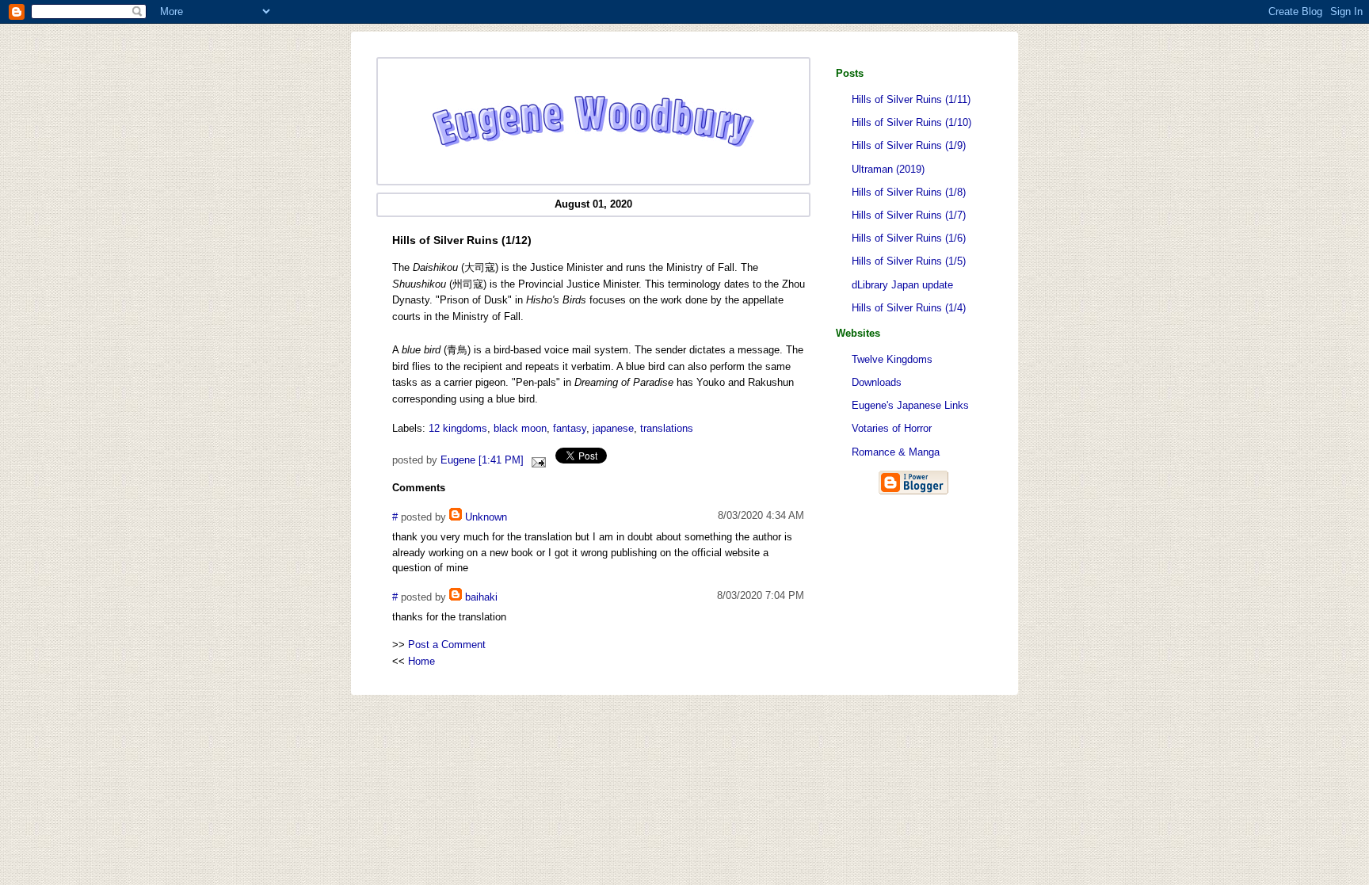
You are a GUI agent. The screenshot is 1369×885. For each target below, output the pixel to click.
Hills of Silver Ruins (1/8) (909, 192)
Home (421, 661)
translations (666, 428)
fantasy (569, 428)
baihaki (481, 597)
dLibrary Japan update (902, 285)
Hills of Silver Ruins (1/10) (911, 122)
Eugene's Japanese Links (910, 405)
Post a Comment (447, 644)
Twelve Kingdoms (892, 359)
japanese (613, 428)
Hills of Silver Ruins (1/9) (909, 145)
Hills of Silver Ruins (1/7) (909, 215)
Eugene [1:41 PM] (482, 460)
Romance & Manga (896, 452)
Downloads (877, 382)
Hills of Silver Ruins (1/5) (909, 261)
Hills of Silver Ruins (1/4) (909, 308)
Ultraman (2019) (888, 169)
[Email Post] (536, 460)
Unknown (486, 517)
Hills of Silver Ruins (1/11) (911, 99)
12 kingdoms (458, 428)
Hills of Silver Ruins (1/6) (909, 238)
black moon (520, 428)
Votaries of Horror (892, 428)
